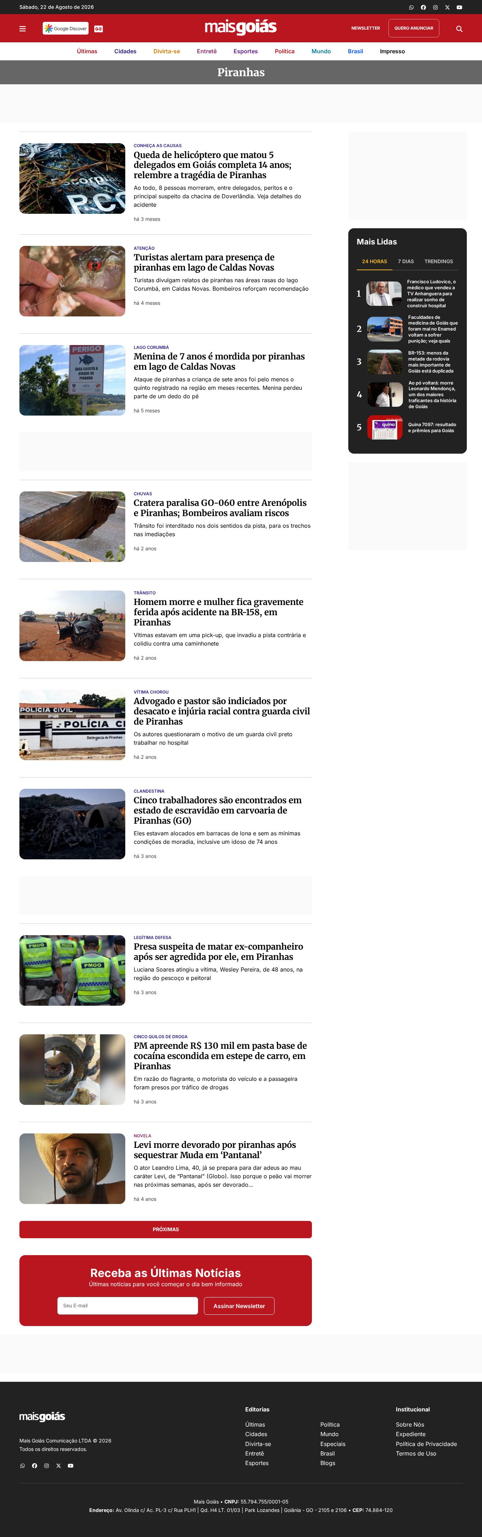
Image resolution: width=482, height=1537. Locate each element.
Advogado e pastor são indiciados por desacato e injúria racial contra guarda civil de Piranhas (222, 711)
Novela (142, 1135)
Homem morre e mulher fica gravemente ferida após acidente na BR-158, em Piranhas (218, 612)
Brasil (355, 51)
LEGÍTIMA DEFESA (152, 937)
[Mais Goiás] (241, 28)
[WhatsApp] (411, 7)
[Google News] (98, 28)
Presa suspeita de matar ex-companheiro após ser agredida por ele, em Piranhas (218, 951)
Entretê (207, 51)
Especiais (332, 1443)
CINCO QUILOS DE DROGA (161, 1036)
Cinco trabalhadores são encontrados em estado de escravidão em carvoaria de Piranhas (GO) (218, 810)
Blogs (327, 1462)
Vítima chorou (151, 692)
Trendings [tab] (438, 261)
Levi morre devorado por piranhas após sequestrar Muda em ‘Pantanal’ (215, 1150)
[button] (22, 28)
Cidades (125, 51)
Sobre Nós (410, 1424)
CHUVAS (143, 493)
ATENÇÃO (144, 248)
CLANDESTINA (149, 791)
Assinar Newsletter (239, 1305)
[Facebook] (423, 7)
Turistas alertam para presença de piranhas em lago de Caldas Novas (204, 262)
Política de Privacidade (426, 1443)
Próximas (166, 1229)
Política (285, 51)
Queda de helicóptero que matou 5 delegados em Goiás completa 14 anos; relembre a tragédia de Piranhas (212, 165)
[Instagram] (435, 7)
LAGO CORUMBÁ (151, 347)
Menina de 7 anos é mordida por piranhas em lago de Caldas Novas (219, 361)
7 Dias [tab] (406, 261)
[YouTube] (459, 7)
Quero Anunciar (413, 28)
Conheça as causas (158, 145)
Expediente (411, 1434)
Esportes (246, 51)
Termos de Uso (416, 1453)
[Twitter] (447, 7)
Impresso (392, 51)
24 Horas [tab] (374, 261)
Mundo (321, 51)
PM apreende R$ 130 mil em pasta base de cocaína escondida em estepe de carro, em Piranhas (220, 1056)
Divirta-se (166, 51)
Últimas (87, 51)
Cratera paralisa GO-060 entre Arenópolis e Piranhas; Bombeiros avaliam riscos (220, 508)
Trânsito (145, 593)
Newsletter (365, 28)
